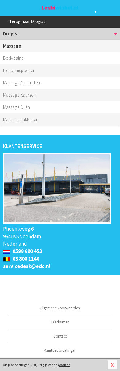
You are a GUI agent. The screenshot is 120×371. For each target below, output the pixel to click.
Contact (60, 336)
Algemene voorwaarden (60, 308)
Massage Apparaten (21, 83)
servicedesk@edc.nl (26, 266)
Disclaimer (60, 322)
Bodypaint (13, 58)
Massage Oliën (16, 107)
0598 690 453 (27, 251)
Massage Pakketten (20, 119)
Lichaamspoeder (18, 70)
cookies (64, 365)
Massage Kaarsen (19, 95)
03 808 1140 (25, 258)
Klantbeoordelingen (60, 350)
